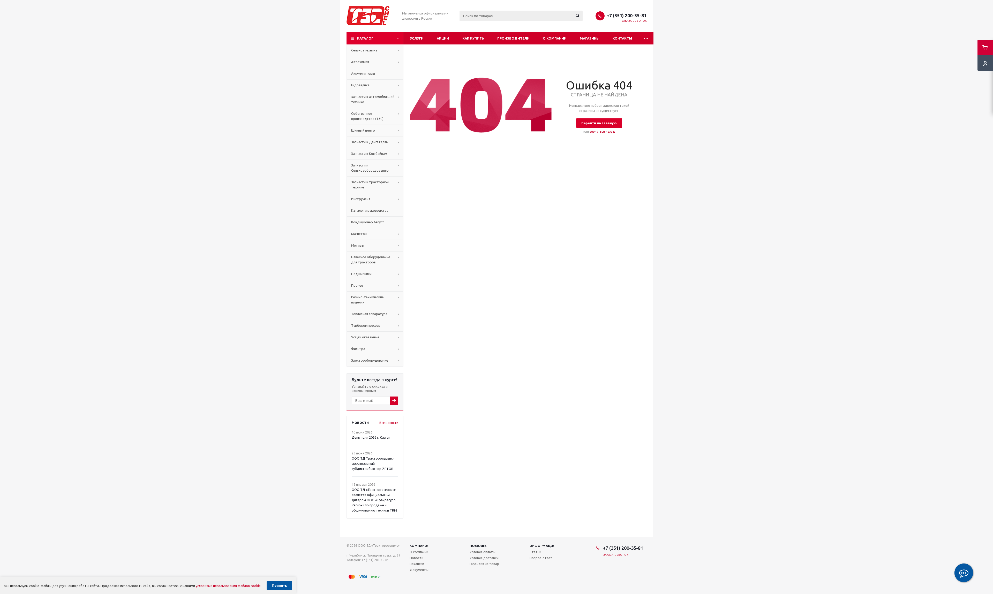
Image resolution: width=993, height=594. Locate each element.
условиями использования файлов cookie (228, 586)
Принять (279, 586)
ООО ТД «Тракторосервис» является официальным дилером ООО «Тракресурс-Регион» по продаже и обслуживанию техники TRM (374, 500)
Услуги (417, 38)
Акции (443, 38)
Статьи (535, 552)
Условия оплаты (482, 552)
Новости (416, 558)
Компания (420, 545)
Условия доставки (484, 558)
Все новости (388, 422)
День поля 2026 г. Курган (371, 437)
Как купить (473, 38)
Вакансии (417, 564)
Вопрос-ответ (541, 558)
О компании (555, 38)
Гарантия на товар (484, 564)
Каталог (365, 38)
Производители (513, 38)
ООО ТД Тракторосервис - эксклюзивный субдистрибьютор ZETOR (373, 463)
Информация (542, 545)
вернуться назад (602, 131)
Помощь (478, 545)
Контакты (622, 38)
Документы (419, 570)
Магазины (589, 38)
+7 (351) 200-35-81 (626, 15)
